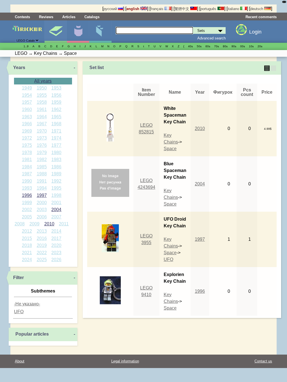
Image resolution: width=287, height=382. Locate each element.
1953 (56, 88)
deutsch (257, 9)
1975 (27, 145)
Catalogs (91, 17)
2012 (27, 231)
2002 (27, 209)
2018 (27, 245)
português (208, 9)
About (19, 361)
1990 (27, 181)
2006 (42, 216)
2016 (42, 238)
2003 (42, 209)
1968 (56, 123)
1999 (27, 202)
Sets (56, 31)
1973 (42, 138)
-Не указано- (27, 303)
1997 (42, 195)
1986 (56, 166)
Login (255, 32)
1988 (42, 173)
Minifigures (78, 31)
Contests (22, 17)
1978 (27, 152)
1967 (42, 123)
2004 (56, 209)
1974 (56, 138)
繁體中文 (182, 9)
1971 (56, 131)
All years (43, 81)
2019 (42, 245)
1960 (27, 109)
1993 (27, 188)
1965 (56, 116)
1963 (27, 116)
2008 (20, 223)
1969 (27, 131)
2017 (56, 238)
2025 (42, 259)
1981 (27, 159)
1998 (56, 195)
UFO (19, 311)
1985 (42, 166)
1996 (27, 195)
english (133, 9)
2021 (27, 252)
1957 (27, 102)
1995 (56, 188)
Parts (100, 31)
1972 (27, 138)
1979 (42, 152)
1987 (27, 173)
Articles (68, 17)
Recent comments (261, 17)
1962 (56, 109)
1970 (42, 131)
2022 (42, 252)
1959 (56, 102)
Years (19, 67)
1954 (27, 95)
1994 (42, 188)
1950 (42, 88)
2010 (49, 223)
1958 (42, 102)
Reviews (46, 17)
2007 (56, 216)
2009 (34, 223)
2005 (27, 216)
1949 (27, 88)
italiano (234, 9)
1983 (56, 159)
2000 (42, 202)
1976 (42, 145)
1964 (42, 116)
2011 (64, 223)
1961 (42, 109)
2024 (27, 259)
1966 (27, 123)
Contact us (263, 361)
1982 (42, 159)
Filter (18, 277)
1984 (27, 166)
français (158, 9)
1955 (42, 95)
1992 (56, 181)
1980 (56, 152)
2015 (27, 238)
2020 (56, 245)
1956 (56, 95)
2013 (42, 231)
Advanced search (211, 38)
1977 (56, 145)
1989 (56, 173)
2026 (56, 259)
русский (110, 9)
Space (170, 148)
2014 (56, 231)
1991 (42, 181)
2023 (56, 252)
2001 (56, 202)
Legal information (125, 361)
